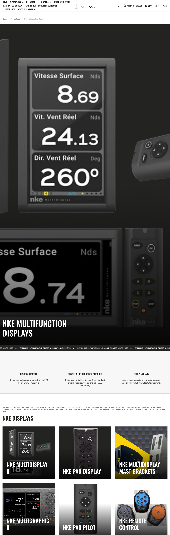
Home (5, 2)
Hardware (30, 2)
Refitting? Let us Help (12, 5)
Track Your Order (62, 2)
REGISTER (72, 374)
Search (130, 5)
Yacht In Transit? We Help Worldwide (41, 5)
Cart (165, 5)
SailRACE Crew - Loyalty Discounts (18, 9)
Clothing (45, 2)
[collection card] (29, 452)
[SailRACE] (85, 6)
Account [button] (139, 5)
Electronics (15, 2)
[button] (119, 5)
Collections (15, 19)
